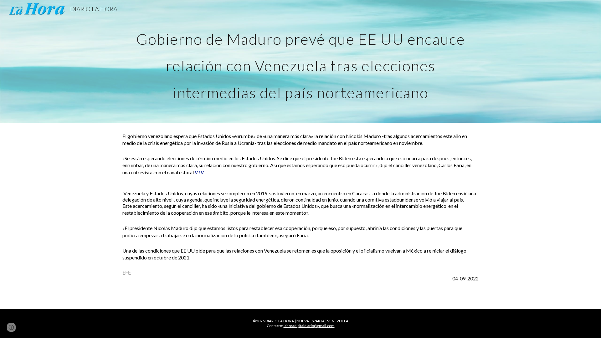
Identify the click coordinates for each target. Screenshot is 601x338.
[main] (300, 61)
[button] (11, 327)
